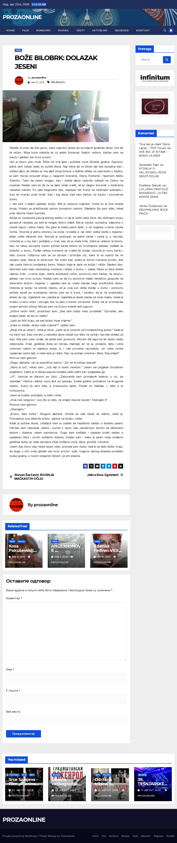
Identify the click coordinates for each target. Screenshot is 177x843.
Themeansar (67, 836)
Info (32, 775)
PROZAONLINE (22, 17)
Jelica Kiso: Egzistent (102, 475)
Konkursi (43, 30)
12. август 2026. (109, 790)
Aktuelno (100, 30)
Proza (21, 541)
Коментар (14, 598)
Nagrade (122, 30)
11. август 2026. (151, 790)
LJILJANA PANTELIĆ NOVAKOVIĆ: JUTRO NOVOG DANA (153, 192)
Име (10, 669)
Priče (18, 50)
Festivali (14, 775)
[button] (165, 30)
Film (25, 30)
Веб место (13, 711)
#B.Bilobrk (58, 82)
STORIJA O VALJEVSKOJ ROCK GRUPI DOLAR (152, 172)
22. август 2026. (23, 790)
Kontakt (143, 30)
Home (10, 30)
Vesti (80, 30)
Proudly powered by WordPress (20, 836)
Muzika (63, 30)
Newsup (52, 836)
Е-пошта (13, 690)
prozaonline (39, 77)
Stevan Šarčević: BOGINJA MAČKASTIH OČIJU (34, 476)
